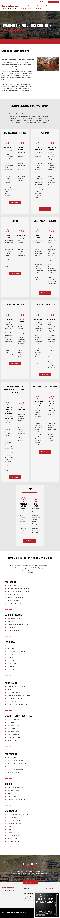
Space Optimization (39, 149)
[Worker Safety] (8, 143)
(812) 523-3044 (42, 1)
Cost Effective (8, 320)
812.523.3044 (49, 889)
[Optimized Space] (38, 231)
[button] (53, 2)
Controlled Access (23, 505)
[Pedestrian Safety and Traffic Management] (8, 403)
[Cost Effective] (8, 315)
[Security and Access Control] (38, 397)
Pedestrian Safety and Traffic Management (9, 410)
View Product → (9, 609)
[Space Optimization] (38, 143)
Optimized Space (39, 237)
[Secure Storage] (8, 231)
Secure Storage (8, 237)
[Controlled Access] (23, 499)
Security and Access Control (39, 403)
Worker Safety (8, 148)
